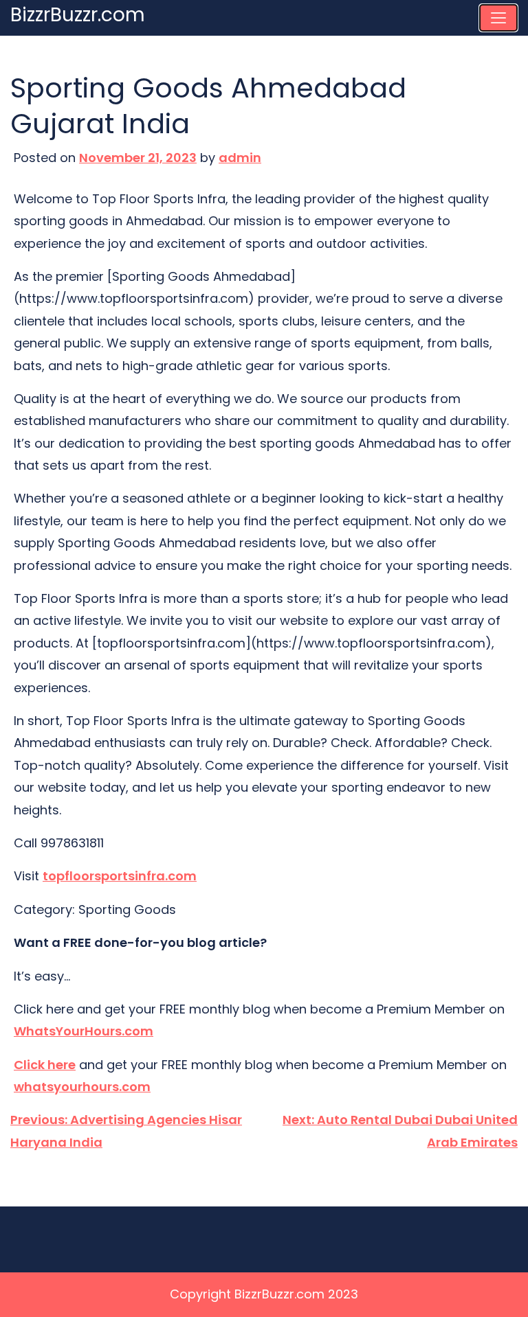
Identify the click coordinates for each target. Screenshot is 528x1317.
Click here (45, 1064)
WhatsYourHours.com (83, 1031)
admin (240, 157)
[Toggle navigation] (498, 18)
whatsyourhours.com (82, 1086)
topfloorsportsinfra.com (120, 875)
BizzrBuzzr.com (77, 15)
